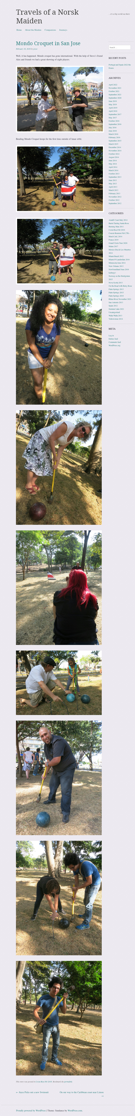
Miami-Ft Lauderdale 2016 (119, 259)
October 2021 (114, 91)
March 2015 (113, 144)
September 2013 (115, 177)
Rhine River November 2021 (120, 299)
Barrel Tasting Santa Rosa (119, 223)
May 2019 (113, 104)
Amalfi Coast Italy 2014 (118, 220)
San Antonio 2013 (116, 302)
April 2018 (113, 111)
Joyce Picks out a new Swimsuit (32, 1092)
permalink (68, 1081)
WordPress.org (114, 345)
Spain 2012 (113, 305)
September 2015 (115, 140)
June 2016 (113, 130)
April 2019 (113, 107)
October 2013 (114, 173)
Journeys (63, 29)
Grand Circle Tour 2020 (118, 243)
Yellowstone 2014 (116, 318)
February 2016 (114, 137)
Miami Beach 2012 (116, 256)
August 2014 (114, 157)
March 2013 (113, 190)
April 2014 (113, 167)
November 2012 (115, 196)
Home (19, 29)
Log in (111, 335)
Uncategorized (114, 312)
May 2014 (113, 163)
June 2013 (113, 180)
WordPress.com (75, 1110)
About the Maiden (33, 29)
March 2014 (113, 170)
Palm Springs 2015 (116, 292)
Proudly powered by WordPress (31, 1110)
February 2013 (114, 193)
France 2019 (113, 239)
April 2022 (113, 84)
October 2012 (114, 200)
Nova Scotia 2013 (116, 282)
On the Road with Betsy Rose (120, 285)
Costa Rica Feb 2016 (44, 1081)
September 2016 (115, 124)
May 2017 (113, 117)
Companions (50, 29)
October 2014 (114, 153)
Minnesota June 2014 (117, 262)
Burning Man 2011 (116, 226)
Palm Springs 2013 (116, 289)
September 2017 (115, 114)
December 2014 (115, 147)
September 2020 (115, 97)
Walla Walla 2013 (115, 315)
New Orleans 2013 (116, 266)
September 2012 (115, 203)
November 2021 (115, 88)
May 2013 (113, 183)
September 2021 (115, 94)
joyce (35, 48)
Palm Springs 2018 (116, 295)
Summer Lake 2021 (116, 309)
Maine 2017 (113, 246)
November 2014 (115, 150)
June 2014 (113, 160)
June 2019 (113, 101)
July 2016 (112, 127)
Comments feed (115, 342)
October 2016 (114, 120)
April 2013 (113, 186)
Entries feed (113, 338)
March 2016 (113, 134)
